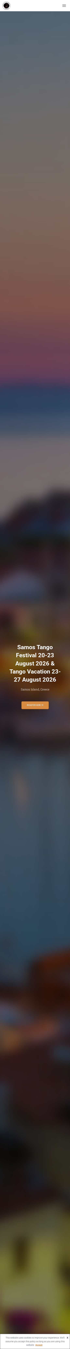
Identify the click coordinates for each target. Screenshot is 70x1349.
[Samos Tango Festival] (7, 6)
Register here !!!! (35, 705)
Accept (38, 1345)
